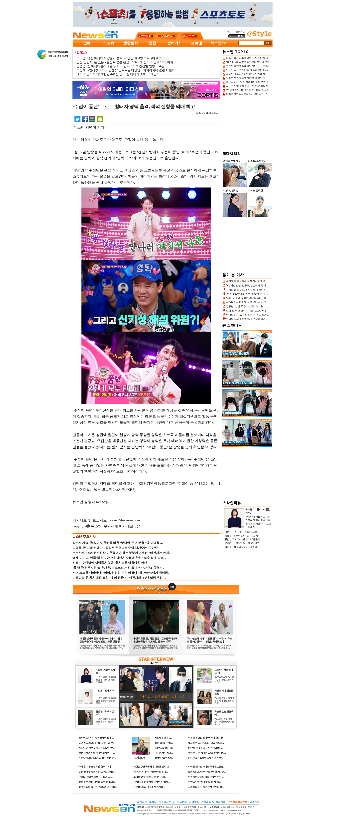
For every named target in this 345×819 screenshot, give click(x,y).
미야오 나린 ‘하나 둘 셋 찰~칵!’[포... (204, 781)
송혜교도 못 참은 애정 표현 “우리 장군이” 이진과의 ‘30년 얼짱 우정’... (119, 577)
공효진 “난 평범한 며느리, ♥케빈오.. (242, 543)
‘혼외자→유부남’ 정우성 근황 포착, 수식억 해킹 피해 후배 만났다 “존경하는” (264, 62)
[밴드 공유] (92, 119)
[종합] (152, 46)
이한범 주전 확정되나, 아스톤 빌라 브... (151, 766)
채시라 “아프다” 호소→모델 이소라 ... (206, 742)
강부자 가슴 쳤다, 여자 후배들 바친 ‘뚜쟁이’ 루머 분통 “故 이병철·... (117, 542)
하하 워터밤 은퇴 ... (163, 742)
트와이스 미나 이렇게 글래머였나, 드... (97, 737)
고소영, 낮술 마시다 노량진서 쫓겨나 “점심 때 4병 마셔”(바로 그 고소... (124, 58)
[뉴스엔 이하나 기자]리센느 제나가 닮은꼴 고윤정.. (224, 700)
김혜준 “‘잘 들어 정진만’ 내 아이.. (241, 547)
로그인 (230, 32)
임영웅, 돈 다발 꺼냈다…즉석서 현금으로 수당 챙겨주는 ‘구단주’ (115, 547)
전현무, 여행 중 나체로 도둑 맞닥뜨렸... (97, 781)
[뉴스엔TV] (218, 46)
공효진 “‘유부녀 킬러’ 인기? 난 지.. (242, 535)
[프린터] (100, 119)
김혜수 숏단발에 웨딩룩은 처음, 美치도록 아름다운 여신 (109, 562)
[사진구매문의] (236, 37)
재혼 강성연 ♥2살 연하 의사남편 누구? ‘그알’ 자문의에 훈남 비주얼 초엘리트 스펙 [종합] (270, 94)
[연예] (86, 46)
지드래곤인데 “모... (164, 737)
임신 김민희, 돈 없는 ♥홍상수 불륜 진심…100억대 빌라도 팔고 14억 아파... (126, 62)
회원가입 (240, 32)
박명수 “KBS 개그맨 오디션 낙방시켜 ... (97, 757)
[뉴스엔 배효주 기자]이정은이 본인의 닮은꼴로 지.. (106, 700)
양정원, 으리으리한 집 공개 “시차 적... (96, 742)
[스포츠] (108, 46)
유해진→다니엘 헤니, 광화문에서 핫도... (207, 752)
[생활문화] (130, 46)
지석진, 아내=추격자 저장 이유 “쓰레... (151, 781)
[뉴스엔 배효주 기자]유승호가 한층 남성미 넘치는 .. (224, 721)
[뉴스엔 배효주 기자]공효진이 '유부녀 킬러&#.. (106, 721)
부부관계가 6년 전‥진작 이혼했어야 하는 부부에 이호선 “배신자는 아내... (121, 552)
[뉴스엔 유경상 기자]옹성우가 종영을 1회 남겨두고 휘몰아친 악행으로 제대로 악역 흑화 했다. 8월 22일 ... (155, 648)
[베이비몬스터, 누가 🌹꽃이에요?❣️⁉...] (247, 445)
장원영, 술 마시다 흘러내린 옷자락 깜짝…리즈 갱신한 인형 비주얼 (121, 66)
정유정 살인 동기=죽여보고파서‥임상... (98, 786)
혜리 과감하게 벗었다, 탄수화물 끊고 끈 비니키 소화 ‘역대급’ (117, 74)
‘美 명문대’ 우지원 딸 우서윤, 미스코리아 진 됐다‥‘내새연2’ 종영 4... (118, 567)
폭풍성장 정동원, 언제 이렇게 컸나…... (97, 752)
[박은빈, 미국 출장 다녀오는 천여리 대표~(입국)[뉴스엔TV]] (247, 416)
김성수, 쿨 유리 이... (164, 747)
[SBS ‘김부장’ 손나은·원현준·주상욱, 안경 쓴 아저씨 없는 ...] (247, 357)
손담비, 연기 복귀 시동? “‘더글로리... (205, 747)
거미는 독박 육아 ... (163, 752)
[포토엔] (196, 46)
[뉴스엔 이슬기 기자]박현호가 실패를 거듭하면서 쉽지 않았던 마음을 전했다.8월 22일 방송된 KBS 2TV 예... (102, 648)
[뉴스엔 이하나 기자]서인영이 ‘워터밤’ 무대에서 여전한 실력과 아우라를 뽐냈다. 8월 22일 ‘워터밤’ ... (209, 646)
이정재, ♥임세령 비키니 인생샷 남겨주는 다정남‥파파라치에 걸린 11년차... (127, 70)
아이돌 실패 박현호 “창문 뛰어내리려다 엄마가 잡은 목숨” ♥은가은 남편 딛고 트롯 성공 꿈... (101, 640)
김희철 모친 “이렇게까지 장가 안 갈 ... (205, 786)
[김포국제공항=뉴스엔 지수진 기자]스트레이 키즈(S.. (224, 679)
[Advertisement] (248, 123)
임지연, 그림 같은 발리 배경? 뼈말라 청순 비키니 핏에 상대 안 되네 (259, 78)
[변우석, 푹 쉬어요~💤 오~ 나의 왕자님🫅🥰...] (247, 386)
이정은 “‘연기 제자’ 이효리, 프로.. (241, 531)
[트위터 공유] (77, 119)
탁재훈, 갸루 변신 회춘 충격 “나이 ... (95, 766)
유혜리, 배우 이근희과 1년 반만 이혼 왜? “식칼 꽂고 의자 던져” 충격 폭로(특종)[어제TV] (269, 74)
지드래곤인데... (139, 757)
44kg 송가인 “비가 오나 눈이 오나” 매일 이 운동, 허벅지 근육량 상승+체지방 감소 (266, 86)
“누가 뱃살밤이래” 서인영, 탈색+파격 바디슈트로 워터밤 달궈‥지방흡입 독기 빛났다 (209, 640)
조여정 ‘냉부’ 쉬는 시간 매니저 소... (149, 776)
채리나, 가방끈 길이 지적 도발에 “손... (96, 747)
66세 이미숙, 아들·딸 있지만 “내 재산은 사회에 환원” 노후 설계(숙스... (119, 557)
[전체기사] (174, 46)
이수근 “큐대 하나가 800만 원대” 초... (150, 771)
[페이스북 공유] (85, 119)
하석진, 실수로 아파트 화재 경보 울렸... (206, 766)
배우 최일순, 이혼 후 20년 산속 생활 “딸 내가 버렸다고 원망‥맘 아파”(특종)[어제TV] (268, 58)
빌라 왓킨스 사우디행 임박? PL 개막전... (206, 771)
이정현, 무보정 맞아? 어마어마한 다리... (206, 737)
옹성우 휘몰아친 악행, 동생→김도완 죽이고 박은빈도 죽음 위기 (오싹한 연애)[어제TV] (155, 640)
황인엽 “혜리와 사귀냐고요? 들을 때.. (243, 539)
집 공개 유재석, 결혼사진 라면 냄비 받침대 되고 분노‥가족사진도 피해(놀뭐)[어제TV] (269, 66)
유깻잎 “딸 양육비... (164, 757)
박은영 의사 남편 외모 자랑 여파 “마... (205, 776)
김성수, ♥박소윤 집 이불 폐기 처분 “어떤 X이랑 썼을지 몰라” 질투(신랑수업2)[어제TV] (269, 82)
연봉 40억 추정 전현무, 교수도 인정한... (97, 771)
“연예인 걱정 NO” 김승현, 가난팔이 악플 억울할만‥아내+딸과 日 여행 (261, 90)
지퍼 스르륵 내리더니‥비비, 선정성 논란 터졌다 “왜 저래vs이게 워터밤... (121, 572)
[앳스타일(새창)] (259, 36)
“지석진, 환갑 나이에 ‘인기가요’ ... (149, 786)
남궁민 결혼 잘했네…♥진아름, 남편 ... (205, 757)
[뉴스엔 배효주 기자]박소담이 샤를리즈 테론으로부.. (106, 679)
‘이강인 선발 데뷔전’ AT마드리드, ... (95, 776)
